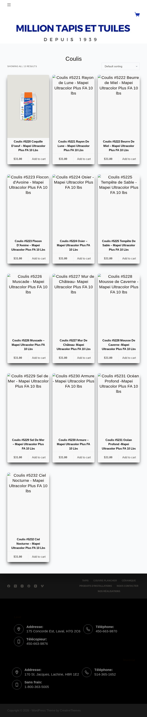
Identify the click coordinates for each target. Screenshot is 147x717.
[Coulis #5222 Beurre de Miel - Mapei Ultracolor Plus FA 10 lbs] (119, 106)
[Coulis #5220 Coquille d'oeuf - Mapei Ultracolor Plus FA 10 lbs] (28, 106)
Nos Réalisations (109, 591)
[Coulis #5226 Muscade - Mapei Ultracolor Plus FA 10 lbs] (28, 305)
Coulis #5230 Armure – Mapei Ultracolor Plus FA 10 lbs (73, 444)
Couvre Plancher (105, 580)
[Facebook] (8, 586)
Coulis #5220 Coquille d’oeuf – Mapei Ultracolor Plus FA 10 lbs (28, 146)
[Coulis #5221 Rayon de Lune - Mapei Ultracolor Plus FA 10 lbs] (73, 106)
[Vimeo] (42, 586)
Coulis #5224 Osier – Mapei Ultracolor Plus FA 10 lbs (73, 245)
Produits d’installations (95, 586)
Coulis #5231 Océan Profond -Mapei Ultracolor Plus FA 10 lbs (119, 444)
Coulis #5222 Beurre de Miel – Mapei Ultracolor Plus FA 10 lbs (118, 146)
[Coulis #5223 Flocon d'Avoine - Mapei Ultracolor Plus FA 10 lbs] (28, 205)
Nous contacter (127, 586)
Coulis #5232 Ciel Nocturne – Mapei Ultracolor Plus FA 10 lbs (28, 543)
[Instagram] (22, 586)
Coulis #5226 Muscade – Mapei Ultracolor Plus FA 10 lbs (28, 345)
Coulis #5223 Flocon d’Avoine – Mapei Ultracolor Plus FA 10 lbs (28, 245)
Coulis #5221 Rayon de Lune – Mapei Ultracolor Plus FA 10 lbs (74, 146)
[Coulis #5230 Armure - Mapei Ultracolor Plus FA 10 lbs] (73, 404)
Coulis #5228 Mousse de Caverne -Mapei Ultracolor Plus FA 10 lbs (119, 345)
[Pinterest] (28, 586)
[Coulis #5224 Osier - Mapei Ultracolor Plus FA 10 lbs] (73, 205)
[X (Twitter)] (15, 586)
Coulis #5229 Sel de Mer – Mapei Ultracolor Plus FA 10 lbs (28, 444)
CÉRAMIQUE (129, 580)
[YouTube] (35, 586)
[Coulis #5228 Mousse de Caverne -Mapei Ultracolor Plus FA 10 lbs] (119, 305)
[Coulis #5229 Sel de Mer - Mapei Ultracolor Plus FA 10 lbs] (28, 404)
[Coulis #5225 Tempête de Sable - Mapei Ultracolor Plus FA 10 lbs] (119, 205)
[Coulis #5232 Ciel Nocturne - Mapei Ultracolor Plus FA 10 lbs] (28, 504)
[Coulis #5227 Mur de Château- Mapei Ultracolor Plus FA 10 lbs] (73, 305)
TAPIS (85, 580)
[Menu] (9, 4)
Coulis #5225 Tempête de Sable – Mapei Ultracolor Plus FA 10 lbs (119, 245)
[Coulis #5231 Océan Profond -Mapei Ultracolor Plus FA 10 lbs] (119, 404)
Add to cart (39, 158)
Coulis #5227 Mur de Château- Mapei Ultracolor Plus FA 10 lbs (74, 345)
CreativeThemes (70, 710)
